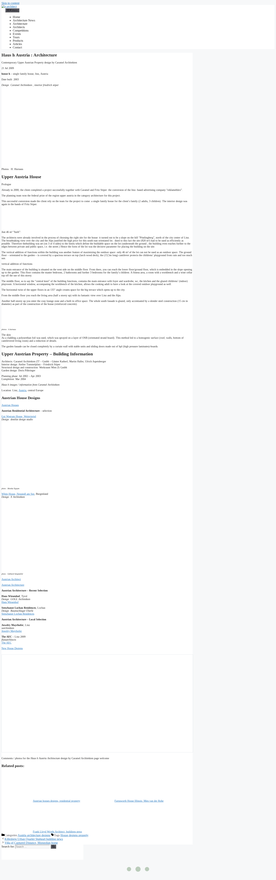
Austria (22, 390)
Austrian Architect (11, 579)
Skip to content (10, 3)
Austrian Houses (10, 405)
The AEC (6, 642)
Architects (19, 27)
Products (18, 40)
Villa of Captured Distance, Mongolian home (31, 842)
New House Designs (12, 648)
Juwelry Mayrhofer (12, 631)
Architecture (20, 23)
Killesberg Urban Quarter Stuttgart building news (34, 839)
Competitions (21, 30)
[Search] (53, 847)
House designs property (74, 835)
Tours (16, 37)
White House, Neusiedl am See (18, 494)
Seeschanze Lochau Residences (18, 613)
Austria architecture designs (34, 835)
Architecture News (24, 20)
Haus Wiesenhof (10, 602)
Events (17, 33)
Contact (17, 47)
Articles (17, 44)
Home (16, 17)
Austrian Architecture (13, 585)
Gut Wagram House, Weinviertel (19, 416)
